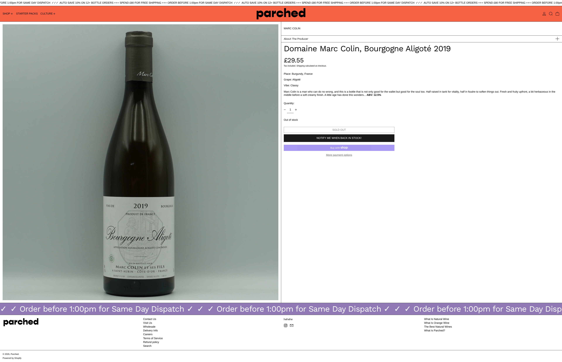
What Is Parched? (434, 330)
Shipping (301, 65)
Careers (148, 334)
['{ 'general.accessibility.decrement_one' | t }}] (284, 109)
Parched (15, 354)
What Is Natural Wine (436, 319)
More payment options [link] (339, 154)
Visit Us (147, 322)
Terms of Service (153, 338)
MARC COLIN (292, 28)
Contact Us (149, 319)
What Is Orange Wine (436, 322)
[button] (551, 14)
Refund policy (151, 342)
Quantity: (289, 103)
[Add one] (296, 109)
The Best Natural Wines (438, 326)
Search (147, 345)
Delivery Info (150, 330)
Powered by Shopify (12, 358)
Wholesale (149, 326)
